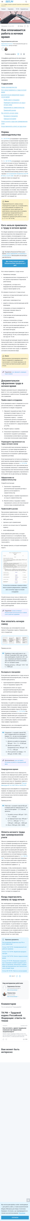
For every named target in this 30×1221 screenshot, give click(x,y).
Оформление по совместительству (14, 107)
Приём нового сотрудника (11, 100)
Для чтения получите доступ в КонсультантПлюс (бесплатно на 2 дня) (15, 263)
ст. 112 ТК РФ (21, 711)
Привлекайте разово (10, 110)
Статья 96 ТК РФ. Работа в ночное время (14, 971)
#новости (3, 5)
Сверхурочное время (10, 118)
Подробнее (22, 1213)
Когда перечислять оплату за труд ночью (13, 126)
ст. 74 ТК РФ (23, 463)
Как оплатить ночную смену (9, 113)
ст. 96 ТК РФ (7, 161)
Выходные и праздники (11, 116)
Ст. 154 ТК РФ (5, 138)
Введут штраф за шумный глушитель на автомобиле (16, 4)
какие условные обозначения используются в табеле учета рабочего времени (16, 612)
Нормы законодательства (9, 87)
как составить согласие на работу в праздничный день (15, 762)
